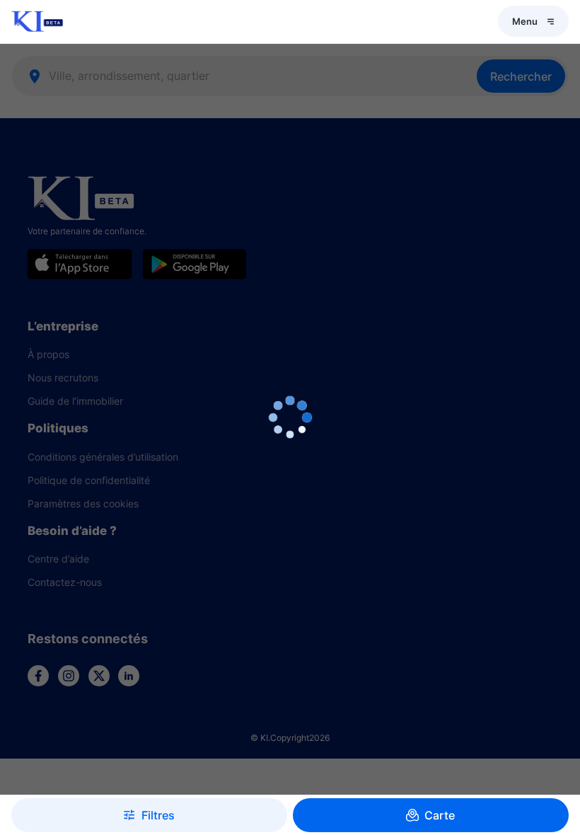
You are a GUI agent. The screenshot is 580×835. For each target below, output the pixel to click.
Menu (525, 21)
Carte (439, 815)
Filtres (158, 815)
